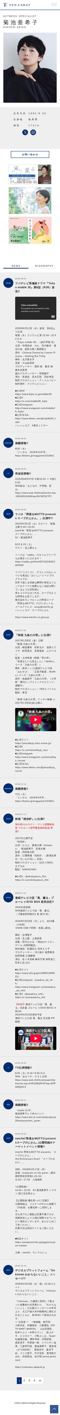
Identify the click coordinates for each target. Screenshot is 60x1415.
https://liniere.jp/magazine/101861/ (34, 455)
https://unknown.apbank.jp (30, 1367)
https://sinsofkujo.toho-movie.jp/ (33, 743)
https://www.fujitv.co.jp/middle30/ (33, 394)
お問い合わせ (30, 154)
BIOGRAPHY (44, 266)
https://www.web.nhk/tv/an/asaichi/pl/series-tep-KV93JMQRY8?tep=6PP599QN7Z (35, 1083)
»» (40, 1380)
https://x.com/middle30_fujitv (31, 401)
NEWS (16, 266)
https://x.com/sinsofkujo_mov (31, 750)
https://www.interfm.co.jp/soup (32, 617)
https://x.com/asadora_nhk (30, 997)
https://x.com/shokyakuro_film (32, 880)
